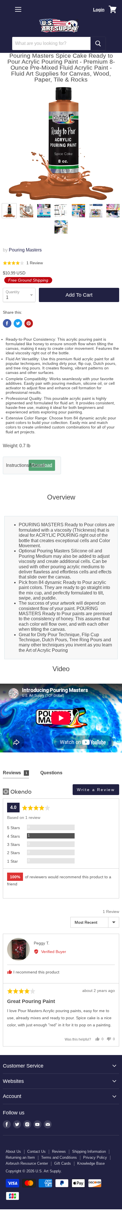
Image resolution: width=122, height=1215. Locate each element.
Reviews (59, 1151)
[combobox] (51, 43)
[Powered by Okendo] (17, 791)
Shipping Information (89, 1151)
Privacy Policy (95, 1157)
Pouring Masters (25, 249)
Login (98, 9)
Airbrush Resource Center (27, 1163)
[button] (23, 263)
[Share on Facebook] (7, 323)
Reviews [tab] (15, 772)
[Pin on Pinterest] (28, 323)
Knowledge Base (91, 1163)
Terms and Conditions (59, 1157)
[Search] (98, 43)
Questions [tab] (51, 772)
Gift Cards (62, 1163)
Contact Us (36, 1151)
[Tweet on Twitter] (18, 323)
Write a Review (96, 789)
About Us (13, 1151)
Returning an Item (20, 1157)
